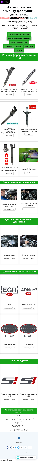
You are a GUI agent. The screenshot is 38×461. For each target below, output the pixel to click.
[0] (9, 447)
